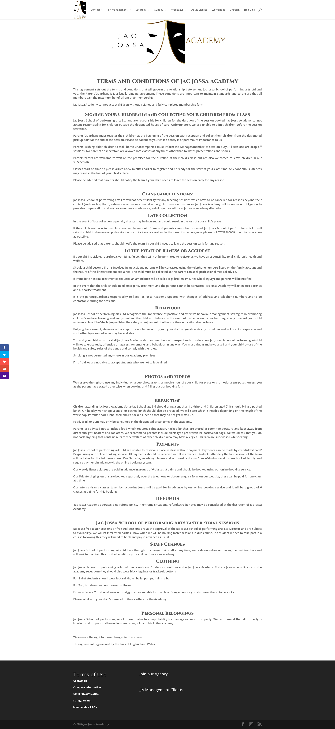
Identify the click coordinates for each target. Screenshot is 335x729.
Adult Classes (199, 10)
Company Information (87, 687)
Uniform (235, 10)
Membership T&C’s (85, 707)
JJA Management (118, 10)
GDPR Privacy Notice (86, 694)
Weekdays (177, 10)
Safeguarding (82, 700)
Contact (95, 10)
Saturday (141, 10)
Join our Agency (154, 673)
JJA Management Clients (161, 689)
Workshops (218, 10)
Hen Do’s (249, 10)
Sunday (158, 10)
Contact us (80, 680)
